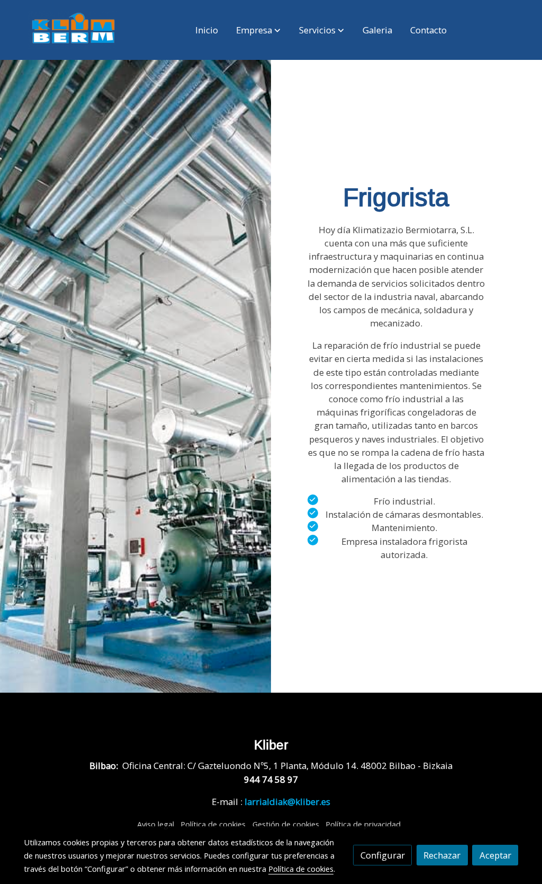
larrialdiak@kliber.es (287, 801)
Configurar (382, 855)
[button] (258, 30)
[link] (73, 30)
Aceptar (495, 855)
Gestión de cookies (285, 824)
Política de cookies (213, 824)
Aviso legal (155, 824)
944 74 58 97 (271, 779)
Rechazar (441, 855)
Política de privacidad (363, 824)
